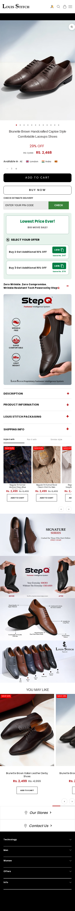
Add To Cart (37, 178)
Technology (10, 839)
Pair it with (32, 439)
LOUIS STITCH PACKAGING (22, 417)
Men (5, 850)
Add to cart (17, 497)
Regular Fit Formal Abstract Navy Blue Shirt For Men (17, 486)
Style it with (8, 439)
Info (5, 882)
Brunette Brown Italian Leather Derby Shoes (27, 775)
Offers (7, 871)
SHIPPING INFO (13, 429)
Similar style (56, 439)
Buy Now (37, 190)
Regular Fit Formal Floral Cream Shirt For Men (46, 486)
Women (7, 860)
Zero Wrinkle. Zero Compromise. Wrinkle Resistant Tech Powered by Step (31, 286)
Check (58, 205)
